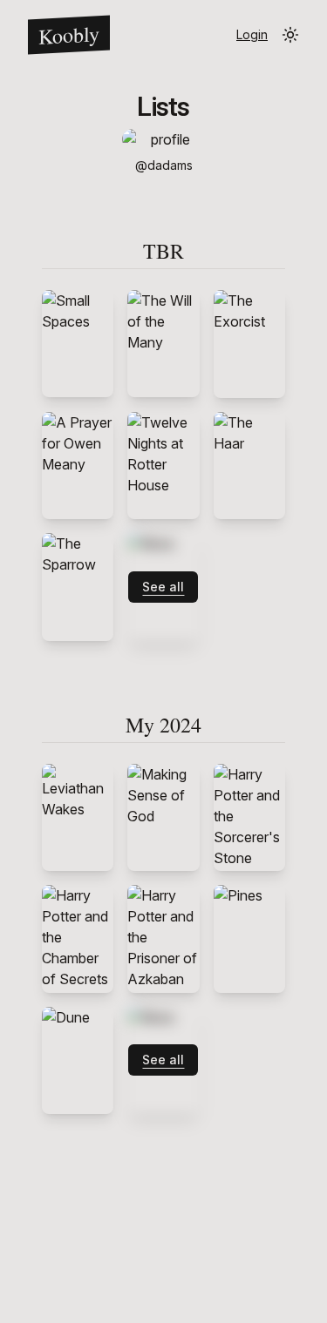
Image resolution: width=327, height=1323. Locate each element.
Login (252, 34)
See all (163, 586)
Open (77, 343)
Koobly (68, 35)
